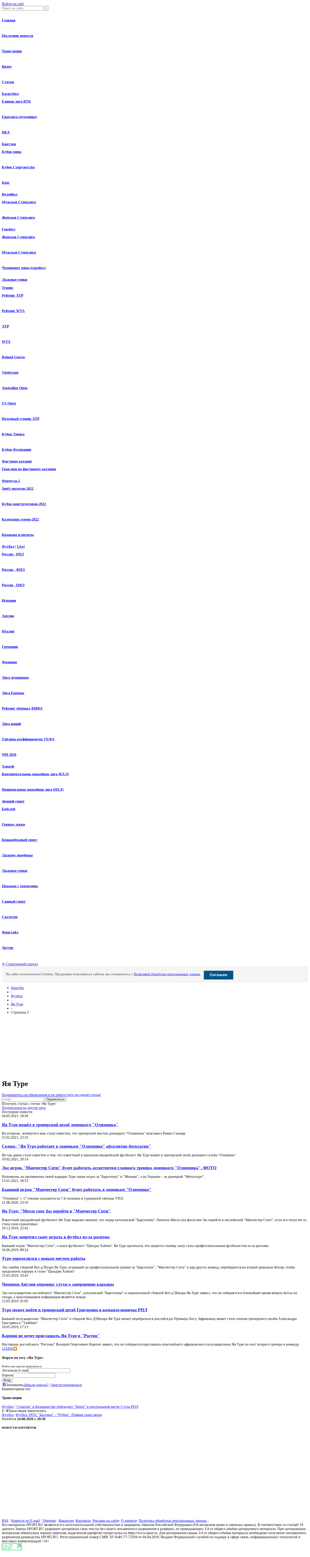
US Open (9, 403)
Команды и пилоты (18, 535)
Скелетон (9, 917)
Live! (21, 546)
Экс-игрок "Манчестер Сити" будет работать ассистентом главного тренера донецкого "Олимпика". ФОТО (109, 1167)
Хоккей (8, 766)
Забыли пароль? (36, 1385)
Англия (8, 616)
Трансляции (12, 51)
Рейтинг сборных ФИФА (22, 708)
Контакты (83, 1521)
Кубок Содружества (18, 167)
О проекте (129, 1521)
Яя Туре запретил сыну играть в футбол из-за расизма (56, 1236)
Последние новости (17, 36)
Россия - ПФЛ (13, 585)
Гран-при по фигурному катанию (29, 469)
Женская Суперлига (18, 217)
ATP (5, 326)
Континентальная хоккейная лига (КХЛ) (35, 774)
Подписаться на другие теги (24, 1108)
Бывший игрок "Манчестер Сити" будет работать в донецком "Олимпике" (77, 1189)
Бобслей (8, 809)
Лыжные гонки (14, 279)
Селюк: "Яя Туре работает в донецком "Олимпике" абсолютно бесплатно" (76, 1146)
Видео (7, 66)
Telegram (49, 1521)
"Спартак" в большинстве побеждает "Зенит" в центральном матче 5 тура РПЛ (76, 1407)
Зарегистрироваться (66, 1385)
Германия (10, 647)
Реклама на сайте (106, 1521)
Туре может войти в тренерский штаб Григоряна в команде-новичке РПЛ (74, 1309)
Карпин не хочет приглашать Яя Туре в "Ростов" (51, 1335)
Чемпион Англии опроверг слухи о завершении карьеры (58, 1284)
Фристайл (10, 932)
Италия (8, 631)
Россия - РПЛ (13, 554)
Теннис (7, 288)
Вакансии (66, 1521)
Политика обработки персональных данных (173, 1521)
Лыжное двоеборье (17, 855)
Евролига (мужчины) (19, 117)
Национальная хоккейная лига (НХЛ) (33, 789)
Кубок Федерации (16, 449)
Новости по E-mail (25, 1521)
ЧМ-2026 (9, 755)
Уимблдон (10, 372)
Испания (9, 600)
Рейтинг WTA (13, 311)
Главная (8, 20)
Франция (9, 662)
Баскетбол (10, 94)
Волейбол (9, 194)
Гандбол (8, 229)
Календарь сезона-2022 (20, 519)
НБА (6, 132)
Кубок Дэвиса (13, 434)
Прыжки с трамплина (20, 886)
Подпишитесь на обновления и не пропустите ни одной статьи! (51, 1095)
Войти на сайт (13, 4)
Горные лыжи (13, 824)
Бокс (6, 182)
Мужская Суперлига (19, 202)
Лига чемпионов (15, 677)
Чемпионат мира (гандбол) (24, 268)
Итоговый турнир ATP (20, 419)
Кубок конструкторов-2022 (24, 504)
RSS (5, 1521)
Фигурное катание (17, 461)
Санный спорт (14, 901)
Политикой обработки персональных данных (167, 974)
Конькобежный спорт (19, 840)
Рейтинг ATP (12, 295)
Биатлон (9, 144)
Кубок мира (11, 152)
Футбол (8, 546)
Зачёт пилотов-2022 (18, 488)
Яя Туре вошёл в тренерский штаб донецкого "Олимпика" (60, 1124)
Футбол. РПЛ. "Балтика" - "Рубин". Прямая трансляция (58, 1415)
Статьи (8, 82)
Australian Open (14, 388)
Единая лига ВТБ (16, 101)
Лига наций (11, 724)
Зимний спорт (13, 801)
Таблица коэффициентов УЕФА (28, 739)
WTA (6, 342)
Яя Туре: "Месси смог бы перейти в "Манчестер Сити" (56, 1211)
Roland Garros (13, 357)
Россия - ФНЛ (13, 570)
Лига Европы (13, 693)
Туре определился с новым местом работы (43, 1258)
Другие (7, 948)
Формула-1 (11, 481)
